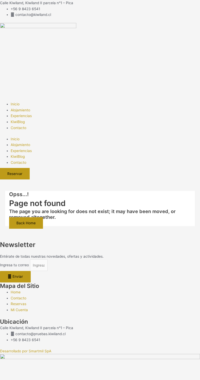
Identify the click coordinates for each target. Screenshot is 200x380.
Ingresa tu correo (15, 265)
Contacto (18, 128)
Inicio (15, 104)
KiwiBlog (18, 122)
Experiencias (21, 116)
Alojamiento (20, 110)
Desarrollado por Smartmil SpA (25, 351)
